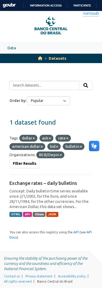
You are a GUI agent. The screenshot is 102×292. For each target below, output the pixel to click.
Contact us (12, 276)
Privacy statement (39, 276)
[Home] (40, 58)
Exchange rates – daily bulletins (43, 183)
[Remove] (34, 138)
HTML (15, 214)
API (27, 214)
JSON (52, 214)
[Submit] (86, 85)
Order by (17, 101)
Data (11, 48)
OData (39, 214)
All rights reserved (18, 281)
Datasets (57, 58)
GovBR (9, 5)
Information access (46, 5)
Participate (82, 5)
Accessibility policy (72, 276)
